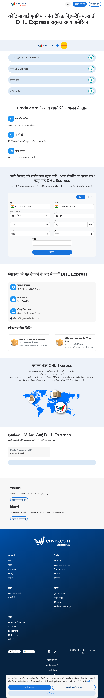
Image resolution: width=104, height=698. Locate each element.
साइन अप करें (80, 4)
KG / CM (81, 197)
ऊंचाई (29, 222)
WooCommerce (62, 565)
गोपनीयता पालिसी (52, 665)
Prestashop (59, 569)
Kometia (58, 573)
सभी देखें (57, 578)
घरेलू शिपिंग (12, 597)
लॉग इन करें (95, 4)
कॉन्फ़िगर (50, 693)
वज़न (73, 232)
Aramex (12, 626)
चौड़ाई (73, 222)
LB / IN (89, 197)
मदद (9, 560)
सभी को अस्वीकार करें (74, 687)
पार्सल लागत (58, 598)
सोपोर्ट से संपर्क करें (19, 500)
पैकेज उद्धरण (58, 602)
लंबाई (29, 232)
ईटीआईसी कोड (52, 670)
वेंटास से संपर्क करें (19, 519)
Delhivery (13, 635)
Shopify (58, 560)
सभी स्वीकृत (29, 687)
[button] (13, 206)
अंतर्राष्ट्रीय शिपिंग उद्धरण (63, 606)
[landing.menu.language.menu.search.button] (68, 4)
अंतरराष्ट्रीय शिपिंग (15, 593)
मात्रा (34, 239)
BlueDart (13, 631)
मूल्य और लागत (59, 593)
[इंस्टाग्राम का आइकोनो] (49, 651)
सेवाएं (10, 565)
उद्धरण (52, 252)
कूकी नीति (90, 681)
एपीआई (10, 578)
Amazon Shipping (17, 622)
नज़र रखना (12, 569)
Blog (10, 573)
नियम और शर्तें (52, 660)
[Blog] (55, 651)
